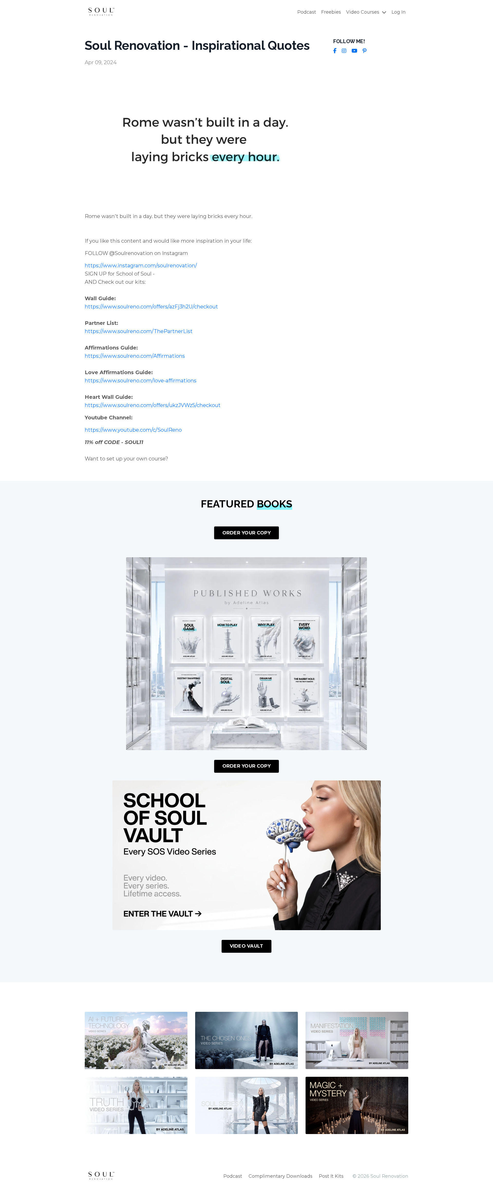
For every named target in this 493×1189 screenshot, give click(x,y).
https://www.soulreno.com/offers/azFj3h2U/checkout (151, 307)
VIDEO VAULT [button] (246, 946)
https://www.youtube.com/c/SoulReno (133, 430)
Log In (399, 12)
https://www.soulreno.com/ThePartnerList (139, 331)
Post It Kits (331, 1176)
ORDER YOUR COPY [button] (246, 533)
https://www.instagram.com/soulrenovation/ (141, 265)
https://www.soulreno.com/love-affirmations (140, 381)
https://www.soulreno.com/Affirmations (135, 356)
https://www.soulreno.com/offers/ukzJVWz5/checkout (153, 405)
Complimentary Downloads (280, 1176)
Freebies (331, 12)
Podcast (306, 12)
